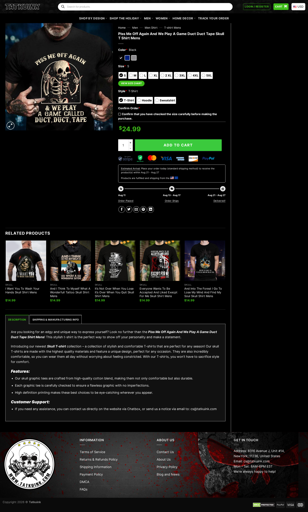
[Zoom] (10, 126)
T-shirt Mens (172, 27)
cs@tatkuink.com (204, 409)
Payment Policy (91, 474)
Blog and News (168, 474)
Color (122, 50)
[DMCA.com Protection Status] (263, 504)
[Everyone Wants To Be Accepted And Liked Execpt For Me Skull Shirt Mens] (160, 261)
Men (147, 18)
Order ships (172, 200)
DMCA (84, 482)
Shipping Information (96, 467)
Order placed (126, 200)
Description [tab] (17, 319)
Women (162, 18)
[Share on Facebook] (121, 209)
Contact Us (165, 452)
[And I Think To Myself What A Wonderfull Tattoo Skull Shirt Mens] (70, 261)
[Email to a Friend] (136, 209)
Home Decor (183, 18)
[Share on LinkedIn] (150, 209)
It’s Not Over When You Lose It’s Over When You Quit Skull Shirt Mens (114, 292)
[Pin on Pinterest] (143, 209)
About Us (164, 459)
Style (122, 91)
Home (122, 27)
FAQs (83, 489)
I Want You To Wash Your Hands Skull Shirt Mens (22, 290)
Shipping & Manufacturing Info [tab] (55, 319)
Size (122, 66)
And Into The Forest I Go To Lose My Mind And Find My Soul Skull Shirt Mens (203, 292)
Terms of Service (92, 452)
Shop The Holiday (124, 18)
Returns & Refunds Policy (99, 459)
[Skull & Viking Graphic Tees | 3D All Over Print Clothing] (22, 6)
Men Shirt (151, 27)
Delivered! (219, 200)
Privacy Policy (167, 467)
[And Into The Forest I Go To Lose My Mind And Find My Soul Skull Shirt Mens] (205, 261)
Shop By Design (92, 18)
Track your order (213, 18)
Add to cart (178, 145)
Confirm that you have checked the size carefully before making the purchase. (167, 116)
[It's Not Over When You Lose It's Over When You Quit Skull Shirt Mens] (115, 261)
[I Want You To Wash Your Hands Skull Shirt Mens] (26, 261)
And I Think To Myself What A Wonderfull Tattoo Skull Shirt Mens (70, 292)
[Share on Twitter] (129, 209)
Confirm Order (129, 108)
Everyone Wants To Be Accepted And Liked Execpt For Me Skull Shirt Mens (158, 292)
